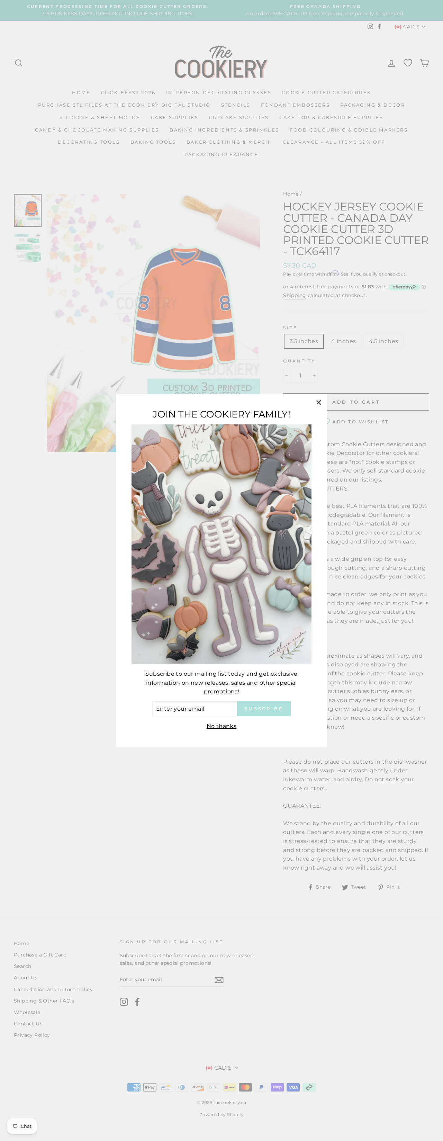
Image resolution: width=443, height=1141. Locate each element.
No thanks (222, 726)
